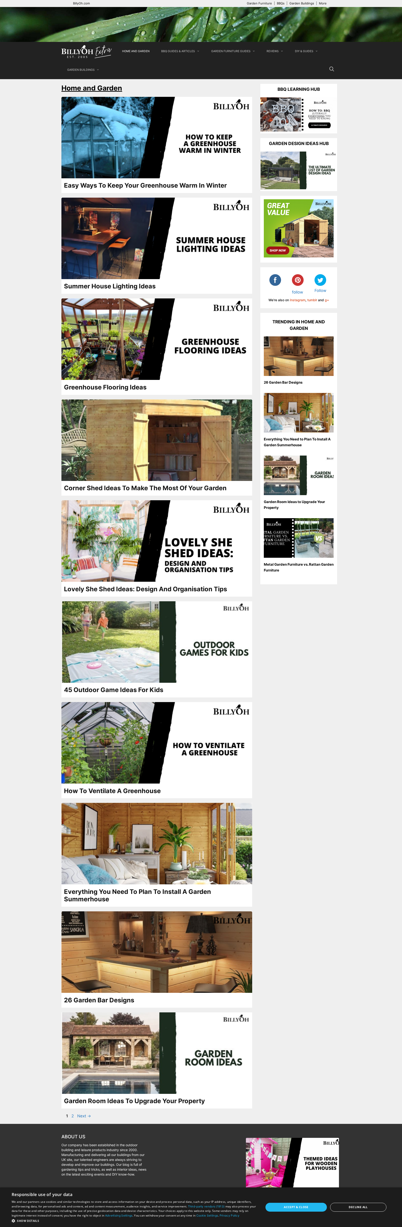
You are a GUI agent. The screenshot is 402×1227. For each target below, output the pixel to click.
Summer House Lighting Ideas (110, 286)
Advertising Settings (119, 1215)
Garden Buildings (301, 3)
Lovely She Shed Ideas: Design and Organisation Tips (145, 589)
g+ (327, 300)
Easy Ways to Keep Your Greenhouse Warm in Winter (145, 185)
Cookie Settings (207, 1215)
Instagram (297, 300)
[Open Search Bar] (331, 70)
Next (84, 1116)
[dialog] (201, 1207)
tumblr (312, 300)
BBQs (281, 3)
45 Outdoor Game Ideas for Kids (113, 690)
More (323, 3)
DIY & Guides (304, 51)
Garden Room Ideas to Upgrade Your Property (134, 1101)
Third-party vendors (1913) (206, 1206)
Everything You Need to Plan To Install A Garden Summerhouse (137, 895)
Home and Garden (136, 51)
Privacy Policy (229, 1215)
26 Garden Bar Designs (99, 1000)
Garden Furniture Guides (231, 51)
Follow (320, 290)
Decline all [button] (358, 1207)
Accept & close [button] (296, 1207)
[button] (134, 1221)
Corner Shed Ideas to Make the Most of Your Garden (145, 488)
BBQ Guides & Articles (178, 51)
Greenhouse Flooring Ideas (105, 387)
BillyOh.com (81, 3)
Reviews (273, 51)
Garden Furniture (259, 3)
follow (297, 292)
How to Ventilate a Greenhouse (112, 791)
